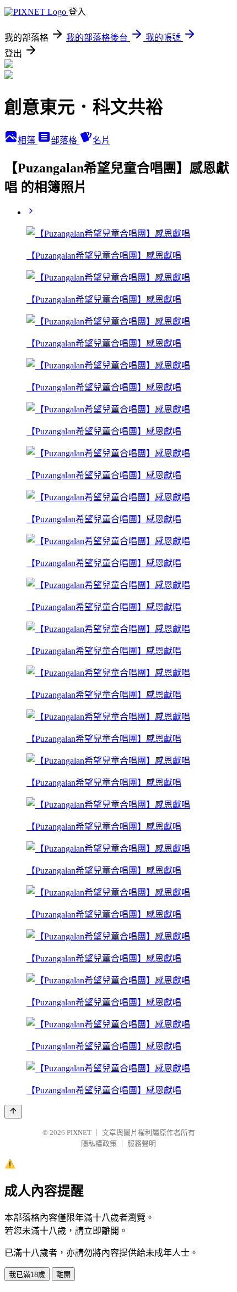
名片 (101, 140)
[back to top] (13, 1111)
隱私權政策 (99, 1143)
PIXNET (79, 1132)
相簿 (27, 140)
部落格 (65, 140)
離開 (63, 1275)
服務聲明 (141, 1143)
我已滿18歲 (27, 1275)
